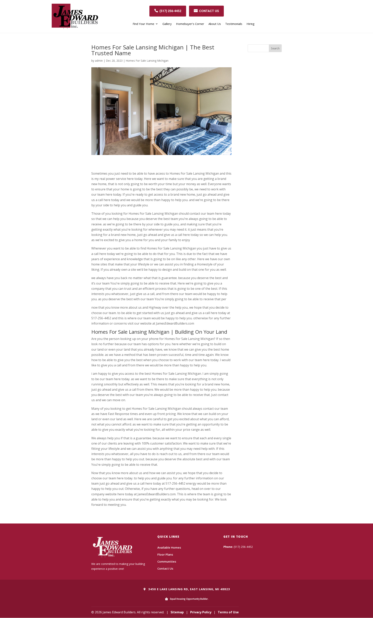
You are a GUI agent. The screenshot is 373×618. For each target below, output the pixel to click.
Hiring (250, 24)
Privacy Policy (200, 612)
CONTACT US (209, 11)
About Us (214, 24)
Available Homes (169, 547)
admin (99, 60)
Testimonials (233, 24)
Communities (166, 561)
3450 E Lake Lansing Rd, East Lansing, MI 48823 (188, 589)
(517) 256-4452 (170, 11)
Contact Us (165, 568)
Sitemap (177, 612)
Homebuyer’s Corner (190, 24)
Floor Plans (165, 554)
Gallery (167, 24)
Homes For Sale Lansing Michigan (147, 60)
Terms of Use (228, 612)
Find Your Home (143, 24)
